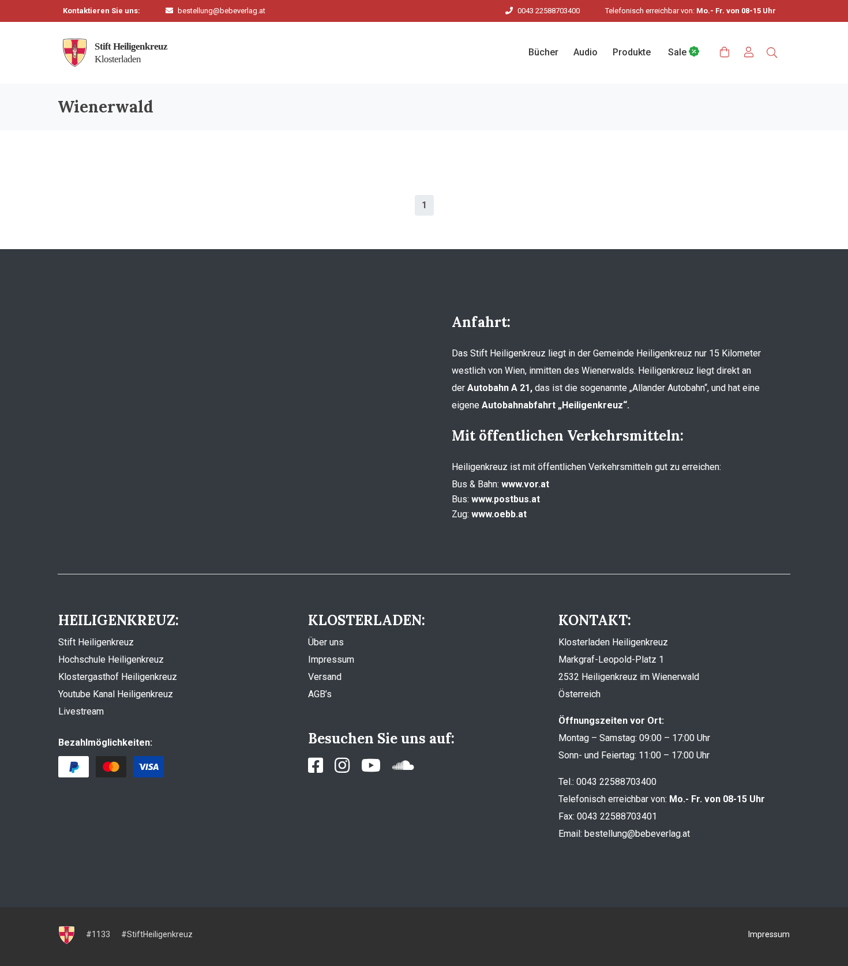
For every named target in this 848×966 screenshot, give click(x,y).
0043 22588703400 (548, 10)
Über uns (326, 642)
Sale (678, 52)
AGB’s (320, 694)
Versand (325, 676)
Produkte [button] (632, 52)
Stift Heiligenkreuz (96, 642)
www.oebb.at (499, 514)
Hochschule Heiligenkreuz (111, 659)
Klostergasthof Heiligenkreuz (117, 676)
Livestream (81, 711)
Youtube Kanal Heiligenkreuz (115, 694)
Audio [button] (585, 52)
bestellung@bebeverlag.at (221, 10)
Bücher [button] (543, 52)
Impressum (331, 659)
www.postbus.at (505, 499)
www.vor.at (525, 484)
